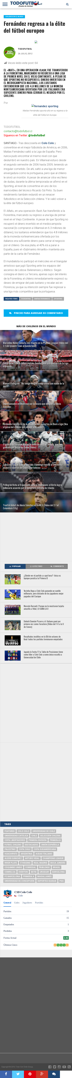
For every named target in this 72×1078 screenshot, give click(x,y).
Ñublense (44, 867)
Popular (16, 566)
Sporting (58, 299)
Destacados (31, 845)
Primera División (37, 840)
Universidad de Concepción (19, 881)
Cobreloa (10, 872)
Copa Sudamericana (45, 849)
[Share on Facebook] (6, 1074)
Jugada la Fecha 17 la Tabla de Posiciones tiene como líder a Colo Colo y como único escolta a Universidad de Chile (43, 655)
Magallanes (44, 876)
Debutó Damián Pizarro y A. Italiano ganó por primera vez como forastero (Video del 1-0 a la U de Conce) (44, 624)
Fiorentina (26, 299)
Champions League (53, 858)
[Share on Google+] (42, 1074)
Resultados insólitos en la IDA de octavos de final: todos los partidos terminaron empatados (43, 638)
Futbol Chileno (13, 845)
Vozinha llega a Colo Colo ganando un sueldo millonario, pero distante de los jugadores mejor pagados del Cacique (43, 594)
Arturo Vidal (32, 858)
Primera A (28, 876)
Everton (23, 872)
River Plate (11, 863)
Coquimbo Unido (13, 867)
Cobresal (30, 867)
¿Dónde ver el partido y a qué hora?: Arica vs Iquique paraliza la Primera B (42, 577)
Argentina (26, 854)
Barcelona (58, 872)
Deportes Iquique (47, 881)
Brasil (56, 867)
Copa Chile (24, 849)
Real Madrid (40, 863)
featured (10, 831)
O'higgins (25, 863)
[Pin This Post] (30, 1074)
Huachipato (11, 854)
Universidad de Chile (43, 831)
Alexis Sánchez (13, 858)
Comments (58, 566)
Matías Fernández (42, 299)
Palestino (10, 849)
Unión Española (50, 845)
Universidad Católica (16, 836)
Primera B (55, 840)
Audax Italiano (43, 854)
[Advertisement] (36, 537)
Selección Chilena (50, 836)
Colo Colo (48, 143)
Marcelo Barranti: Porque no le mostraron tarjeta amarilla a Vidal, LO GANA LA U (44, 607)
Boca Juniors (57, 863)
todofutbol (25, 49)
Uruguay (44, 872)
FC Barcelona (12, 876)
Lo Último (37, 566)
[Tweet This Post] (18, 1074)
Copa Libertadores (15, 840)
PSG (61, 881)
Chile (34, 836)
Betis (34, 872)
